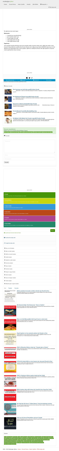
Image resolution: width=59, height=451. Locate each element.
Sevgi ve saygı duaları (10, 271)
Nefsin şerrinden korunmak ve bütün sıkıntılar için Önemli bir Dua (33, 290)
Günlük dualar (8, 257)
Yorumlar (16, 288)
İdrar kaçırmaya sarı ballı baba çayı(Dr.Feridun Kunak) (26, 89)
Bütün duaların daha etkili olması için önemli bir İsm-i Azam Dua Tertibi (34, 389)
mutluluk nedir (30, 436)
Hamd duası (46, 438)
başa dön (23, 80)
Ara (53, 230)
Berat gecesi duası (27, 441)
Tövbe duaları (8, 280)
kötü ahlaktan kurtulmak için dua (10, 439)
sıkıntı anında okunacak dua (47, 436)
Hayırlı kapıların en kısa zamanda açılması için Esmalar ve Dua (32, 333)
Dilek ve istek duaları (10, 251)
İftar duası (24, 438)
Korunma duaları (9, 263)
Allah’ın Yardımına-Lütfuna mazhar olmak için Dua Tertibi (31, 375)
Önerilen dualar (8, 268)
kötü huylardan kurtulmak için (10, 442)
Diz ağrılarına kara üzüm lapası (27, 132)
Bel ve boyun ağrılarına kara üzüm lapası (12, 132)
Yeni (5, 288)
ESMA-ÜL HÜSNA (7, 438)
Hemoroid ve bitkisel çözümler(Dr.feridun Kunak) (25, 103)
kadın (19, 439)
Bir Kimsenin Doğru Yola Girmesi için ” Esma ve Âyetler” (30, 304)
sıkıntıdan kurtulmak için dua (9, 441)
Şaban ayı (29, 438)
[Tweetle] (29, 77)
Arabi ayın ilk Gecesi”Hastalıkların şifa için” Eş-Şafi (29, 417)
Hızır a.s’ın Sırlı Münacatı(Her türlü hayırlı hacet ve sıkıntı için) (32, 319)
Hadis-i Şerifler (21, 4)
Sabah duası (40, 438)
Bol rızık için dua (38, 436)
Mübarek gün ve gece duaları (12, 283)
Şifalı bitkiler (7, 211)
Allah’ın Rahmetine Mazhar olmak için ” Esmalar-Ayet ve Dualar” (32, 347)
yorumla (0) (36, 80)
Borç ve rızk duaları (9, 248)
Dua (5, 436)
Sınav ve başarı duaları (10, 277)
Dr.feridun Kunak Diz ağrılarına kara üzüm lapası (43, 132)
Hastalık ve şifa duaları (10, 260)
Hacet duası (9, 436)
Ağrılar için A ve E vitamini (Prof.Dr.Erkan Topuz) (15, 130)
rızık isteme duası (25, 442)
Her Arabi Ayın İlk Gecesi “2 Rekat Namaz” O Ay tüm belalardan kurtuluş (34, 403)
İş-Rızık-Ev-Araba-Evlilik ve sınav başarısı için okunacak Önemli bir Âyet (34, 361)
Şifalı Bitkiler (35, 4)
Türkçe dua (23, 439)
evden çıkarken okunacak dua (10, 444)
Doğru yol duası (20, 441)
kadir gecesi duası (30, 439)
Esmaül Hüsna (12, 4)
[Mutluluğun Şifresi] (8, 1)
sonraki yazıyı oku (10, 80)
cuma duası (34, 438)
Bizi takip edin (53, 7)
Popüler (10, 288)
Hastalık (28, 4)
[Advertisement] (29, 18)
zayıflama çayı (24, 436)
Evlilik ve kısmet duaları (10, 254)
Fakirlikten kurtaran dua (16, 438)
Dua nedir (19, 442)
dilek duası (15, 436)
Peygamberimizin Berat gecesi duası (36, 442)
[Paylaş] (27, 77)
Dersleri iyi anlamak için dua (37, 441)
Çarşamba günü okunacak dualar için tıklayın (13, 232)
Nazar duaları (8, 266)
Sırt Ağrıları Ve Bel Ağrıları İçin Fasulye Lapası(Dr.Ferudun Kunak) (29, 118)
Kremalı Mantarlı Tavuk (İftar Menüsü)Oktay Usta (25, 111)
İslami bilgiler (8, 223)
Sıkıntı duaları (8, 274)
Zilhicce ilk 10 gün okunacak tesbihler (42, 439)
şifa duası (51, 438)
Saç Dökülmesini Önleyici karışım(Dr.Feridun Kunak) (26, 96)
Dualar (5, 4)
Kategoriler (44, 4)
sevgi (19, 436)
